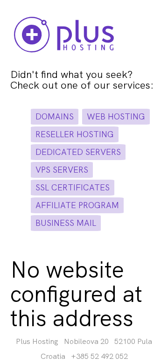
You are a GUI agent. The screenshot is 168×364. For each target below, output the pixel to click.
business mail (65, 222)
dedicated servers (78, 152)
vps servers (61, 169)
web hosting (116, 116)
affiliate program (77, 205)
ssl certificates (72, 187)
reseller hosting (74, 134)
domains (54, 116)
